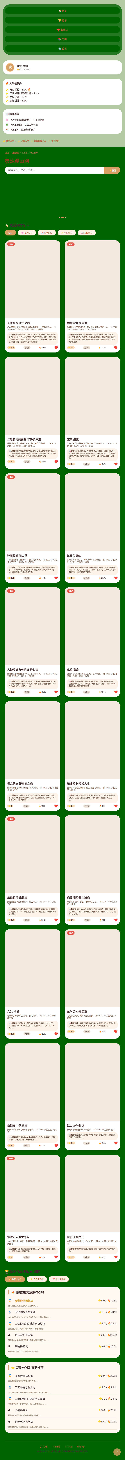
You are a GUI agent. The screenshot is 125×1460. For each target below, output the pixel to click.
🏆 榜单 (62, 20)
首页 (7, 153)
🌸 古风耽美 (26, 233)
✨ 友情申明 (53, 141)
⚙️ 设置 (62, 48)
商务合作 (56, 1447)
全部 (10, 233)
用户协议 (69, 1447)
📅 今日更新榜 (58, 1279)
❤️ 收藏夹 (62, 29)
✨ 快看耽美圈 (9, 141)
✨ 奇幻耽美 (66, 233)
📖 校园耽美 (86, 233)
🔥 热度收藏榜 (14, 1279)
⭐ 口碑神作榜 (36, 1279)
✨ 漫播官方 (23, 141)
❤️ (56, 347)
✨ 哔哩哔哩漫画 (38, 141)
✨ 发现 (112, 170)
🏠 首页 (62, 10)
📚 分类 (62, 39)
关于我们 (44, 1447)
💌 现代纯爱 (46, 233)
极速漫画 (15, 153)
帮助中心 (81, 1447)
